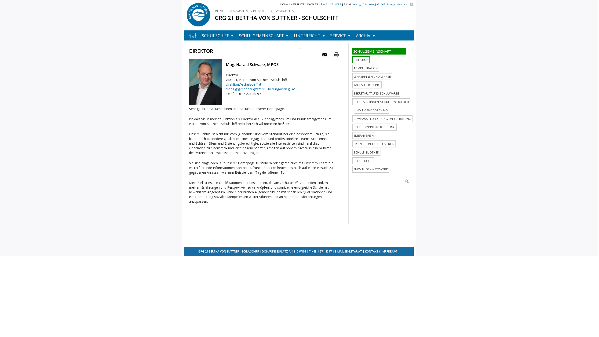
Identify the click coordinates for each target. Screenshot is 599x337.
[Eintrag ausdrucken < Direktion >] (336, 54)
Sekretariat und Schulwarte (376, 93)
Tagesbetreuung (367, 85)
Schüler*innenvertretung (374, 127)
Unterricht (307, 35)
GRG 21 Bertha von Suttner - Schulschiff (276, 18)
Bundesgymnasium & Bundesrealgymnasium (255, 11)
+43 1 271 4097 (321, 251)
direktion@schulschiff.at (243, 84)
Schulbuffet (363, 161)
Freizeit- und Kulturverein (374, 144)
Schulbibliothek (366, 152)
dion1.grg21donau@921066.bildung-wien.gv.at (260, 89)
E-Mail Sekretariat (348, 251)
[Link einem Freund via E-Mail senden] (325, 54)
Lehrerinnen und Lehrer (372, 76)
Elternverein (364, 135)
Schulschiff (215, 35)
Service (338, 35)
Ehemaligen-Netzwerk (371, 169)
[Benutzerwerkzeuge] (299, 48)
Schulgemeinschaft (261, 35)
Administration (366, 68)
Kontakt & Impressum (381, 251)
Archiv (363, 35)
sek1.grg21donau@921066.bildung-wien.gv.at (381, 4)
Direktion (361, 60)
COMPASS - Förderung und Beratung (382, 119)
